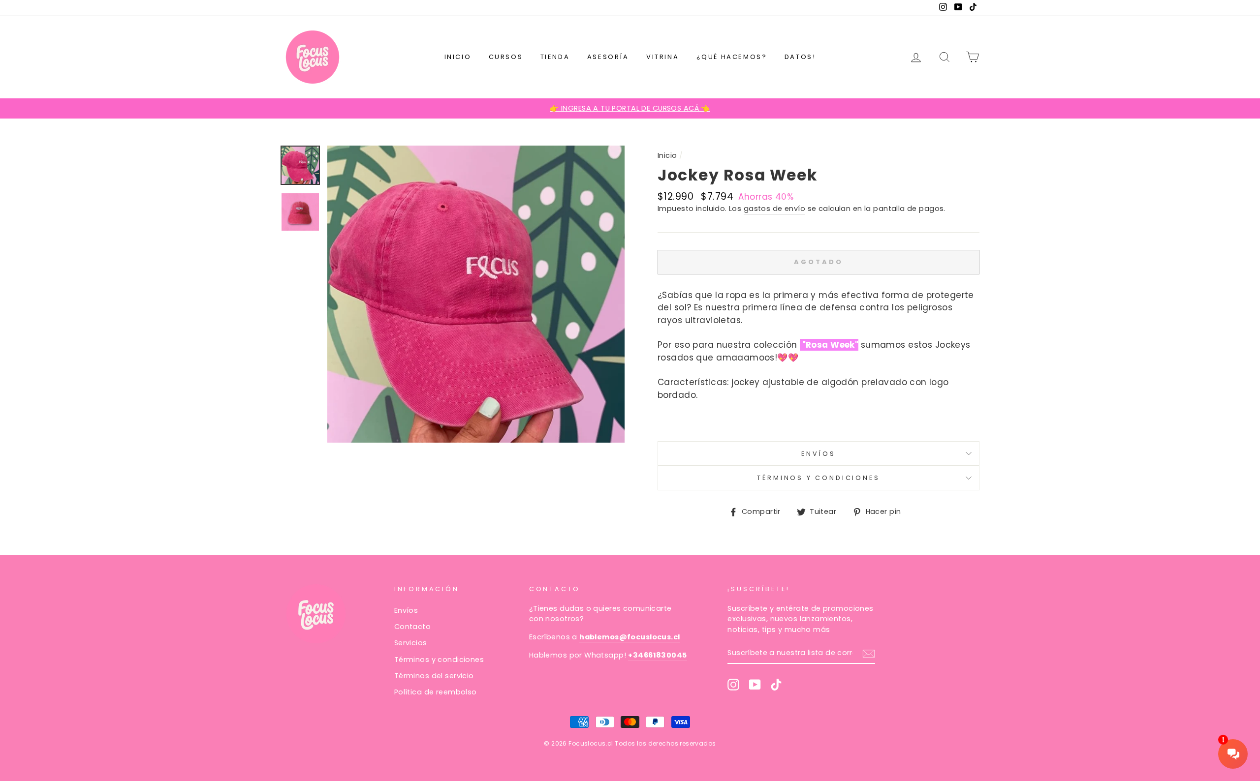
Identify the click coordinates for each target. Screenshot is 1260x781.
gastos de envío (774, 208)
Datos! (800, 56)
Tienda (555, 56)
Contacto (412, 626)
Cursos (506, 56)
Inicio (458, 56)
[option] (630, 108)
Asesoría (608, 56)
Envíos (818, 454)
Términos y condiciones (818, 478)
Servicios (410, 643)
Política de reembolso (435, 692)
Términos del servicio (434, 676)
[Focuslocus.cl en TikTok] (776, 685)
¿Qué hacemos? (731, 56)
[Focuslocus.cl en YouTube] (755, 685)
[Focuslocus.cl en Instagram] (733, 685)
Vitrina (662, 56)
